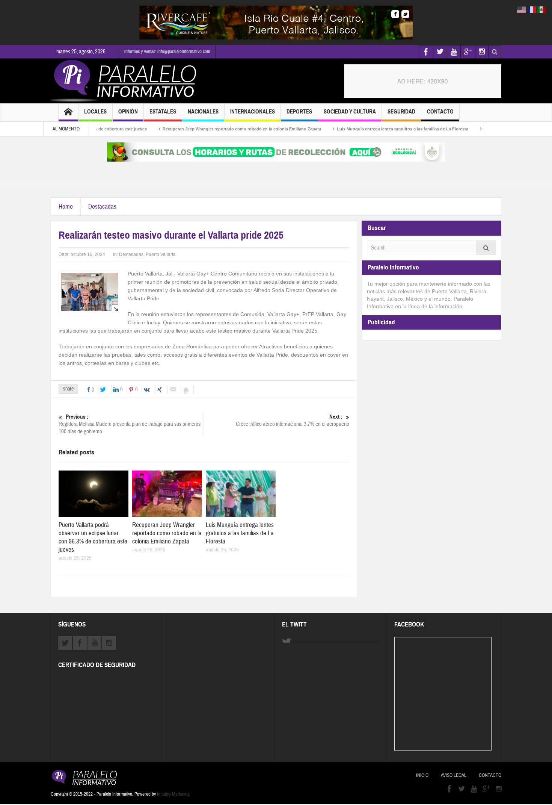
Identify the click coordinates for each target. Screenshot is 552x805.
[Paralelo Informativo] (125, 81)
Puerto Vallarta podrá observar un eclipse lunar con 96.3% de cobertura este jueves (93, 537)
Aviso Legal (453, 775)
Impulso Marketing (173, 794)
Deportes (299, 111)
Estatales (162, 111)
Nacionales (203, 111)
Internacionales (252, 111)
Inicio (422, 775)
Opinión (128, 111)
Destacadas (102, 206)
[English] (522, 9)
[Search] (486, 248)
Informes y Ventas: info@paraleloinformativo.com (167, 51)
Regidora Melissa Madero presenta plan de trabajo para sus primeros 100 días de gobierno (130, 424)
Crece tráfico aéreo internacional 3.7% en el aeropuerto (292, 420)
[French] (532, 9)
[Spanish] (541, 9)
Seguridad (401, 111)
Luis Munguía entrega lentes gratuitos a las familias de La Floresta (381, 129)
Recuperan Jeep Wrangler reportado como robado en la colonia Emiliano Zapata (220, 129)
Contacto (440, 111)
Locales (95, 111)
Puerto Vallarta (161, 254)
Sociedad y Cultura (350, 111)
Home (66, 206)
